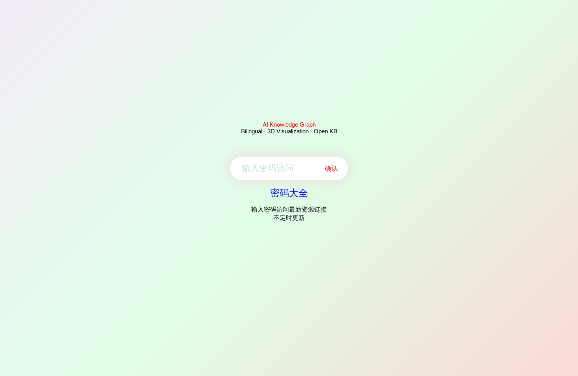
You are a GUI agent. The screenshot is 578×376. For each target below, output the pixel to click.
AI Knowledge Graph (289, 124)
